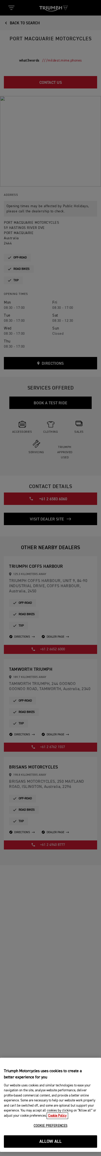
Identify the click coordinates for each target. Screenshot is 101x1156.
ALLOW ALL (50, 1141)
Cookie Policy (57, 1115)
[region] (50, 1105)
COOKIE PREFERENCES (50, 1126)
